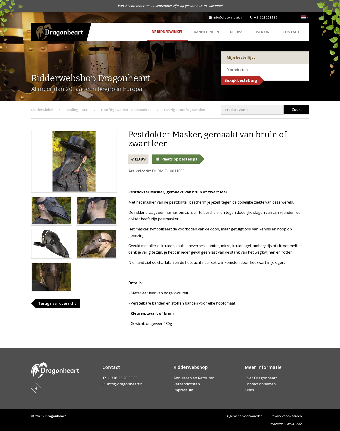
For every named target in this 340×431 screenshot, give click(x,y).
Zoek (296, 109)
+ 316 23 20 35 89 (265, 17)
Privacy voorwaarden (286, 416)
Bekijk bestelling (240, 80)
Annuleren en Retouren (193, 378)
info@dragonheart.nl (227, 17)
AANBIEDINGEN (206, 31)
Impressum (183, 390)
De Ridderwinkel (167, 31)
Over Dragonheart (261, 378)
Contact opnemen (260, 384)
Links (249, 390)
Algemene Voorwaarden (244, 416)
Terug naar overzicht (57, 303)
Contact (291, 31)
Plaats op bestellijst (180, 159)
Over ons (263, 31)
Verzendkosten (186, 384)
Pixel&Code (293, 424)
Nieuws (236, 31)
